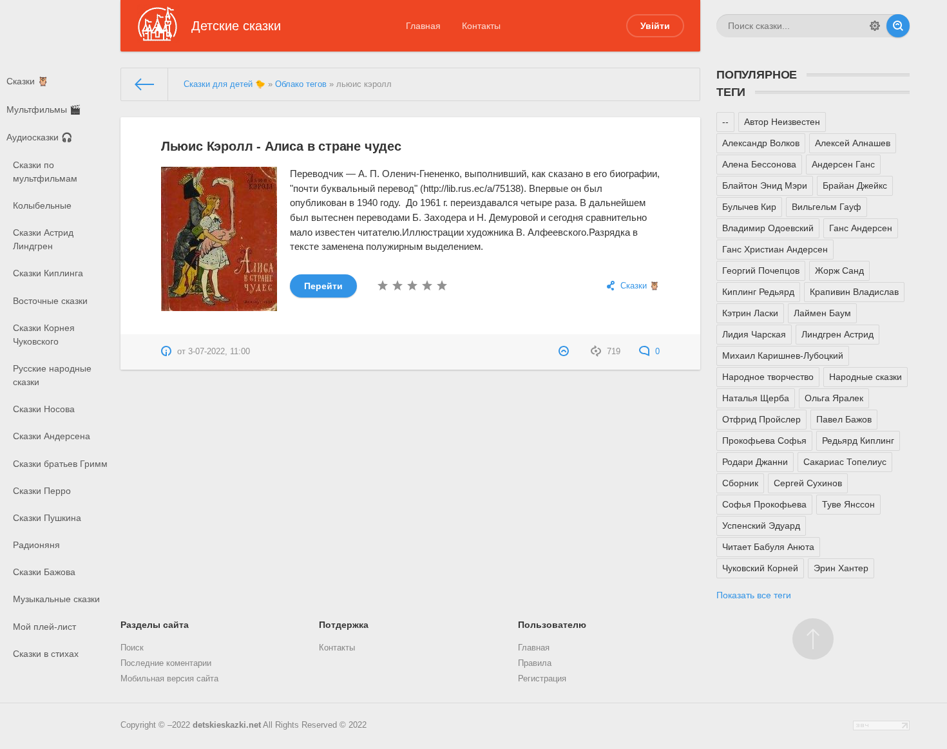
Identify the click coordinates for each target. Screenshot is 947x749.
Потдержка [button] (343, 625)
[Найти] (898, 25)
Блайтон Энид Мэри (764, 185)
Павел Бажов (844, 419)
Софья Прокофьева (764, 504)
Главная (423, 26)
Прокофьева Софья (764, 440)
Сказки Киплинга (48, 273)
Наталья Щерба (755, 398)
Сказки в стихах (46, 654)
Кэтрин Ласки (750, 313)
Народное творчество (768, 377)
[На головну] (144, 84)
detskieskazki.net (227, 725)
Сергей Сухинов (808, 483)
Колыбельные (42, 205)
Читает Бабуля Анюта (768, 547)
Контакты (481, 26)
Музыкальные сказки (56, 599)
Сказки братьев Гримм (60, 464)
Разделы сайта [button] (154, 625)
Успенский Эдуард (761, 525)
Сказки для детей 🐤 (224, 84)
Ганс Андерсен (860, 228)
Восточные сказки (50, 301)
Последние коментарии (165, 663)
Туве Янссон (848, 504)
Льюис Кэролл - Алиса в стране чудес (281, 146)
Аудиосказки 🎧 (39, 137)
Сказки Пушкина (47, 518)
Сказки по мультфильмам (45, 172)
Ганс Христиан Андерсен (775, 249)
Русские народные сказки (52, 375)
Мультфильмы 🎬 (43, 109)
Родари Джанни (755, 462)
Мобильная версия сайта (169, 678)
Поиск (132, 647)
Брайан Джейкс (855, 185)
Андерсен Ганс (843, 164)
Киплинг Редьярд (758, 292)
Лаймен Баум (822, 313)
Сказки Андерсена (51, 436)
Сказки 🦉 (27, 81)
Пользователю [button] (552, 625)
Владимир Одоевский (768, 228)
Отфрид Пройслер (761, 419)
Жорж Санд (839, 270)
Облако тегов (301, 84)
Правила (534, 663)
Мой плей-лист (44, 626)
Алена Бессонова (759, 164)
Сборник (740, 483)
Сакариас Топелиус (844, 462)
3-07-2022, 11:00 (219, 351)
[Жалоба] (565, 351)
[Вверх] (813, 638)
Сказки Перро (42, 491)
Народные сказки (865, 377)
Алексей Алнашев (852, 143)
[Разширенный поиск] (874, 25)
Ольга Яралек (834, 398)
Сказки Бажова (44, 572)
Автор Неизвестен (782, 122)
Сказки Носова (44, 409)
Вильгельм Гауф (826, 207)
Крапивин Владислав (854, 292)
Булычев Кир (749, 207)
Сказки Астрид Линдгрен (43, 239)
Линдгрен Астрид (837, 334)
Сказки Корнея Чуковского (44, 334)
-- (725, 122)
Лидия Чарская (754, 334)
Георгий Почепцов (760, 270)
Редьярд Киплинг (858, 440)
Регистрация (542, 678)
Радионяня (36, 545)
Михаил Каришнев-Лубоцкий (782, 355)
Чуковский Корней (760, 568)
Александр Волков (760, 143)
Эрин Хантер (841, 568)
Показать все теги (753, 595)
